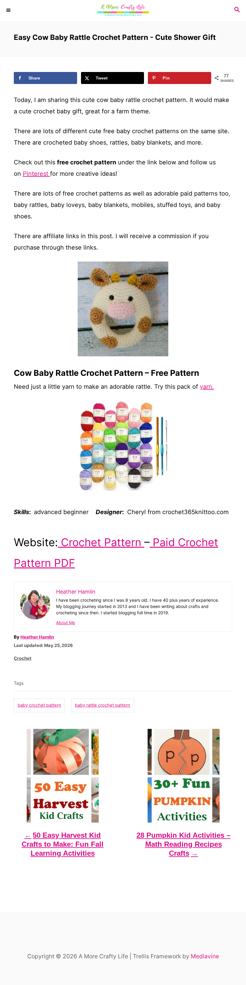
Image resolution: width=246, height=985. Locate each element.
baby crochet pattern (39, 705)
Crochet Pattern (101, 542)
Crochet (23, 658)
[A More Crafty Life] (123, 10)
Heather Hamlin (37, 637)
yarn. (207, 386)
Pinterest (36, 173)
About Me (65, 622)
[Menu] (9, 10)
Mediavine (205, 956)
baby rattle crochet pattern (102, 705)
